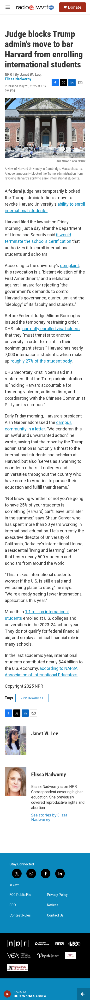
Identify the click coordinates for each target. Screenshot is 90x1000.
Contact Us (55, 915)
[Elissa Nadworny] (15, 781)
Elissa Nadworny (18, 79)
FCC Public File (20, 895)
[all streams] (83, 994)
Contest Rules (20, 915)
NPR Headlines (31, 698)
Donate (74, 7)
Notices (52, 905)
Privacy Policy (57, 895)
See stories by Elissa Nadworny (49, 817)
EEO (13, 905)
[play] (7, 994)
